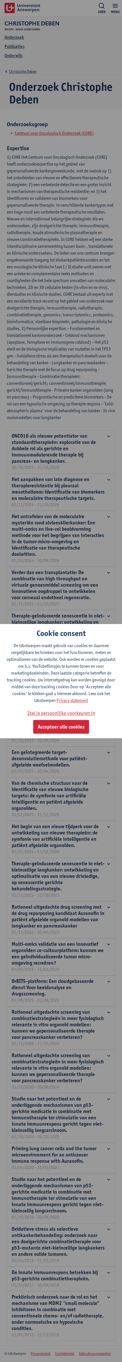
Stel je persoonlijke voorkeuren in (61, 713)
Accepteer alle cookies (61, 727)
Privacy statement (72, 700)
